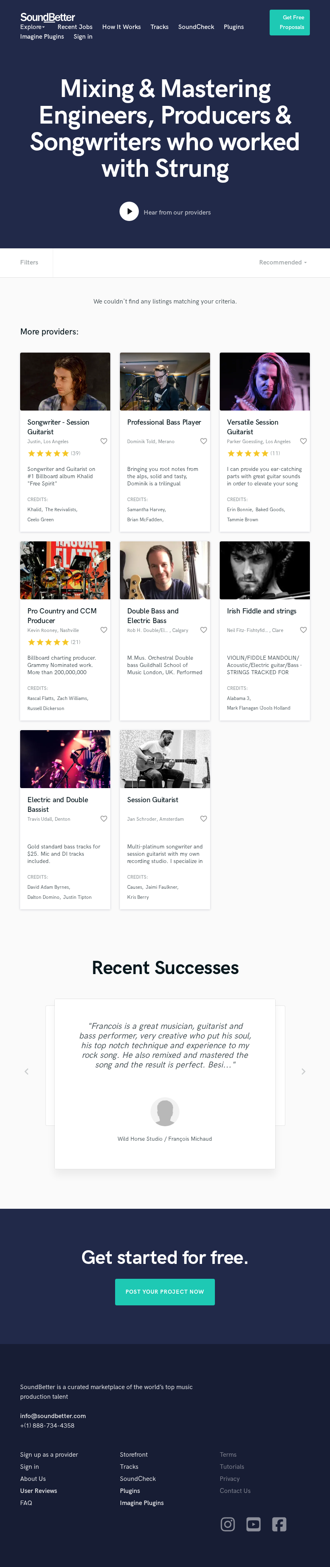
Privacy (230, 1479)
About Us (33, 1479)
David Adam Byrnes (48, 887)
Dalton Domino (43, 897)
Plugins (234, 27)
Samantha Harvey (146, 510)
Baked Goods (270, 510)
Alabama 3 (238, 699)
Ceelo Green (40, 520)
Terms (228, 1455)
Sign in (83, 37)
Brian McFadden (144, 520)
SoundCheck (196, 27)
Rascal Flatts (40, 699)
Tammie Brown (242, 520)
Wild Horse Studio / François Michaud (165, 1139)
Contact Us (235, 1491)
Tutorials (232, 1467)
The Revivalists (60, 510)
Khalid (34, 510)
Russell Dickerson (45, 709)
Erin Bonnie (239, 510)
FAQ (26, 1503)
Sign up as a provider (49, 1455)
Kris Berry (138, 897)
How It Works (121, 27)
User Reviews (38, 1491)
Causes (134, 887)
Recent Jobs (75, 27)
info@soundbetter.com (53, 1416)
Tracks (160, 27)
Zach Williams (72, 699)
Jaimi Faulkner (161, 887)
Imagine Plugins (42, 37)
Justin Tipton (77, 897)
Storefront (134, 1455)
